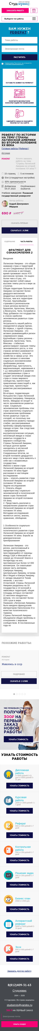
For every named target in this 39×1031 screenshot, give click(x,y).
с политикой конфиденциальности (14, 64)
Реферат (18, 32)
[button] (14, 694)
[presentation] (1, 500)
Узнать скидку (19, 1024)
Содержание (9, 241)
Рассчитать (19, 57)
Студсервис (20, 990)
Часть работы (26, 241)
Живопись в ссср (12, 664)
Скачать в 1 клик (19, 681)
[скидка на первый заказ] (33, 10)
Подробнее (19, 674)
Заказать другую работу (19, 971)
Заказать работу (15, 10)
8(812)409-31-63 (19, 985)
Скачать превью (19, 223)
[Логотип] (19, 4)
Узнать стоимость (18, 739)
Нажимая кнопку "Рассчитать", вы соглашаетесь (18, 64)
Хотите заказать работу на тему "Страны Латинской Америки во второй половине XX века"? (26, 163)
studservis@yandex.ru (19, 1005)
